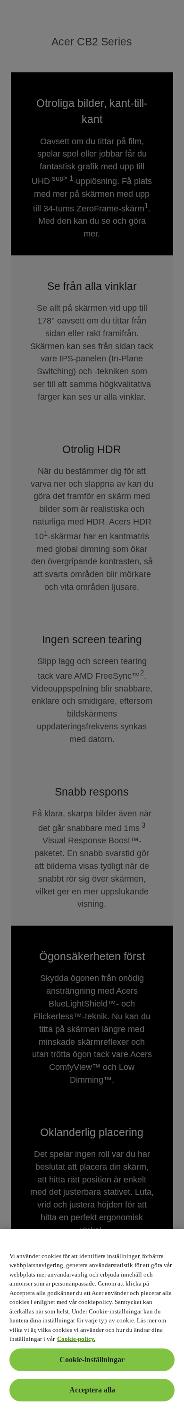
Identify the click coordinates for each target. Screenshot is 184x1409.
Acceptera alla (92, 1390)
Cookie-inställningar (92, 1360)
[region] (92, 1319)
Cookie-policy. (76, 1338)
